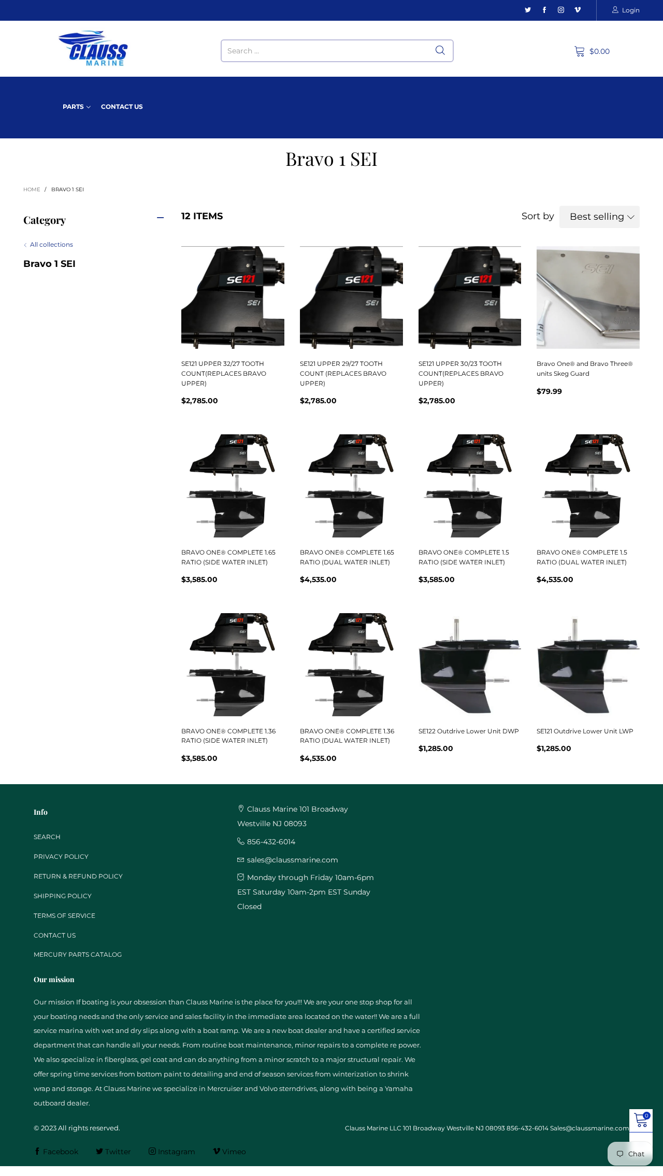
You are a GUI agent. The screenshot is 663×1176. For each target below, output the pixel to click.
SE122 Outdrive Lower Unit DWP (469, 731)
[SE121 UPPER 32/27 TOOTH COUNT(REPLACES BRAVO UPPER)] (232, 297)
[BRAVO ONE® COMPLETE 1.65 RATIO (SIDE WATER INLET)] (232, 485)
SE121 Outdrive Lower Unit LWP (585, 731)
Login (631, 10)
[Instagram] (561, 10)
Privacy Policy (61, 856)
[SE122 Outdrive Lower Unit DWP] (470, 664)
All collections (51, 244)
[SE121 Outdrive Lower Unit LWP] (588, 664)
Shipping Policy (63, 896)
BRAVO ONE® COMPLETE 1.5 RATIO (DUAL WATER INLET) (582, 557)
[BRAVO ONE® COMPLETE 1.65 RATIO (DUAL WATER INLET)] (351, 485)
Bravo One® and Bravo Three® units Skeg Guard (585, 368)
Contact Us (122, 106)
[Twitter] (528, 10)
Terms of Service (64, 915)
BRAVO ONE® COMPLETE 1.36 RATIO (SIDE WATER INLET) (228, 736)
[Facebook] (544, 10)
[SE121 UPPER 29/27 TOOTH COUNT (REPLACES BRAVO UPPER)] (351, 297)
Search (47, 837)
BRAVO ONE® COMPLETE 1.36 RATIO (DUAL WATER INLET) (347, 736)
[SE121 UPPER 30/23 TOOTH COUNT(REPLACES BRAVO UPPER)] (470, 297)
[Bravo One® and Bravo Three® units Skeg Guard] (588, 297)
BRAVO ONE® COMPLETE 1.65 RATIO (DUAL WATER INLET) (347, 557)
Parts (73, 106)
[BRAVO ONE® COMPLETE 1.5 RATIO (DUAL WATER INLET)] (588, 485)
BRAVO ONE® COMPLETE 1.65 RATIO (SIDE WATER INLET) (228, 557)
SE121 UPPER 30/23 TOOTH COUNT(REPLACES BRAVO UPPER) (461, 373)
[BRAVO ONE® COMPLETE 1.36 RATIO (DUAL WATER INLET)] (351, 664)
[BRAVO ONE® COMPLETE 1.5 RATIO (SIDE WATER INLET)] (470, 485)
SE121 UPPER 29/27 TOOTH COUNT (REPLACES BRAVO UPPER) (343, 373)
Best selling (597, 216)
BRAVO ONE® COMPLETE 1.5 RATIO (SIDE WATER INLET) (464, 557)
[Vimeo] (577, 10)
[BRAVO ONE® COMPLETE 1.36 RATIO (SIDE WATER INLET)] (232, 664)
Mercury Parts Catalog (78, 954)
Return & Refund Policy (78, 876)
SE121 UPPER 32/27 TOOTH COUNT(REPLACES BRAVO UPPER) (223, 373)
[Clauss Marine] (93, 48)
